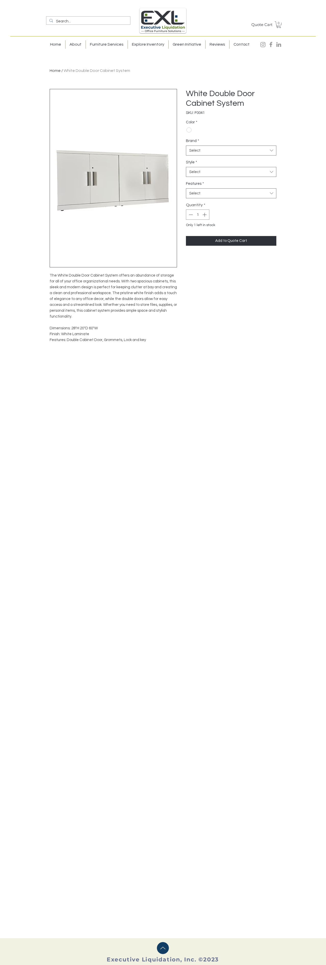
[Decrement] (190, 214)
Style (191, 162)
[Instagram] (263, 44)
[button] (279, 24)
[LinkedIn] (278, 44)
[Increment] (205, 214)
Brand (192, 141)
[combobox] (231, 150)
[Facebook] (270, 44)
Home (55, 71)
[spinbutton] (197, 214)
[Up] (163, 948)
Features (195, 184)
